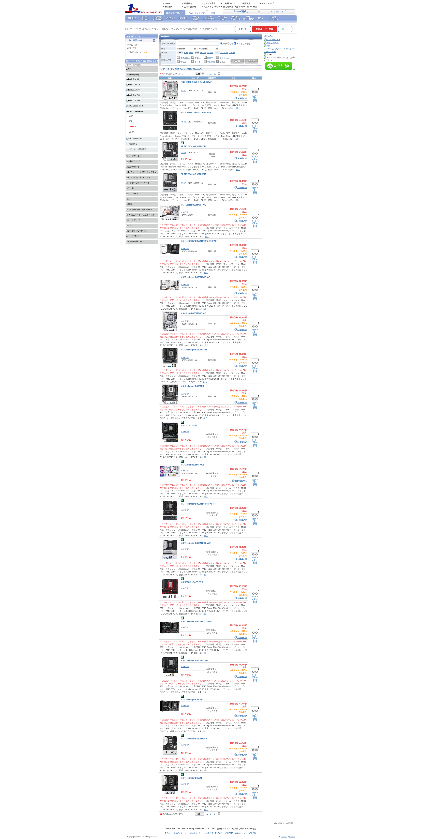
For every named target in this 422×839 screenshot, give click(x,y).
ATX (130, 121)
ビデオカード (134, 167)
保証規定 (246, 3)
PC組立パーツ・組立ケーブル (141, 215)
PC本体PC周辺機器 (157, 18)
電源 (130, 204)
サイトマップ (268, 3)
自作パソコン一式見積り (246, 833)
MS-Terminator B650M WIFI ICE (195, 277)
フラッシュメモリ (222, 18)
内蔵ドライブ (134, 161)
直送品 (183, 62)
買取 (213, 13)
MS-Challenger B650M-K (192, 386)
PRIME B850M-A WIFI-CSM (193, 146)
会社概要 (169, 6)
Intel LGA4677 (134, 90)
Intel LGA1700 (134, 95)
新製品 (197, 58)
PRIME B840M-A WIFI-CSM (193, 174)
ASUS (183, 90)
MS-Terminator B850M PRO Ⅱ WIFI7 (198, 504)
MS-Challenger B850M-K (192, 700)
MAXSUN (185, 212)
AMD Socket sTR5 (135, 106)
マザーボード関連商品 (137, 149)
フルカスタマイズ (277, 11)
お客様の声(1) (241, 481)
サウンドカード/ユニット (139, 177)
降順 (191, 52)
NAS (260, 18)
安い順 (203, 52)
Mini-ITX (131, 132)
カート (285, 29)
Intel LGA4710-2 (134, 84)
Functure (292, 837)
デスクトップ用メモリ (138, 231)
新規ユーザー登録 (264, 29)
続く (238, 108)
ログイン (243, 29)
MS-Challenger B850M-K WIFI (194, 660)
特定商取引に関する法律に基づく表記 (240, 6)
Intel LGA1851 (134, 79)
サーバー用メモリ (144, 18)
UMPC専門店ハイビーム (235, 18)
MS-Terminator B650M (191, 778)
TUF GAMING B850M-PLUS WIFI (196, 113)
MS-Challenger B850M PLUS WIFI (196, 621)
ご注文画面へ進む (135, 40)
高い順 (210, 52)
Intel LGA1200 (134, 101)
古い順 (232, 52)
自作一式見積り (240, 11)
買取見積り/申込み (212, 6)
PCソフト (183, 18)
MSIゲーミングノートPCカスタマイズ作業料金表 (280, 50)
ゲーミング (170, 18)
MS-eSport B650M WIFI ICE (193, 313)
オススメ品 (224, 58)
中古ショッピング (196, 13)
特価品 (210, 58)
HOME (168, 3)
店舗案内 (188, 3)
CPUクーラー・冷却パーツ (140, 209)
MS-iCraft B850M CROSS (192, 465)
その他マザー (133, 144)
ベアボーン (133, 193)
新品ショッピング (174, 13)
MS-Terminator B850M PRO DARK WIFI (199, 241)
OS (129, 199)
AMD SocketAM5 (135, 111)
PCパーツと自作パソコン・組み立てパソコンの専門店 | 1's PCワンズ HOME (199, 833)
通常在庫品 (185, 58)
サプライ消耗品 (195, 18)
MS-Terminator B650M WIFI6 (194, 739)
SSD (130, 225)
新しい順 (224, 52)
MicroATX (132, 127)
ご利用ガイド (229, 3)
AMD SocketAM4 (135, 139)
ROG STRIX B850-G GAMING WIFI (196, 82)
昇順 (186, 52)
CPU (130, 69)
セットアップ (134, 220)
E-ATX (131, 116)
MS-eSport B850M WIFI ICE (193, 205)
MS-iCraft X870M (189, 425)
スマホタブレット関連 (248, 18)
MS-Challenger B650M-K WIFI (194, 350)
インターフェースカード (139, 183)
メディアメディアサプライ (209, 18)
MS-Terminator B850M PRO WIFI (196, 543)
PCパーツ (132, 18)
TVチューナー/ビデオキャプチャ (142, 172)
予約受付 (211, 62)
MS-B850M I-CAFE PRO (192, 582)
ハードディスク (135, 156)
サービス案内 (209, 3)
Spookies (284, 837)
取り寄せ (198, 62)
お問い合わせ (190, 6)
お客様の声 (242, 98)
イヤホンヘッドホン (273, 18)
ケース (131, 188)
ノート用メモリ (135, 236)
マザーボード (134, 75)
